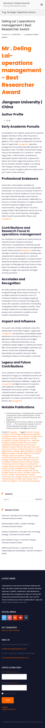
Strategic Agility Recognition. (23, 451)
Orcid (8, 120)
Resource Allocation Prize (25, 447)
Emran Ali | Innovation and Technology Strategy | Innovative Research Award (20, 516)
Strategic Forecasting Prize (27, 464)
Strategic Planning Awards (18, 474)
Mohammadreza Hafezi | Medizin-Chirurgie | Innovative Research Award (19, 525)
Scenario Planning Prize (26, 449)
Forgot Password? (8, 709)
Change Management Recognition (27, 434)
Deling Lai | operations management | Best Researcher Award (18, 25)
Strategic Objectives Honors (12, 472)
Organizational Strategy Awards (13, 445)
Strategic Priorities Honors (25, 477)
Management (26, 250)
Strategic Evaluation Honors (12, 460)
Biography (13, 432)
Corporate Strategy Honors (32, 436)
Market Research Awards (27, 443)
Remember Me (10, 693)
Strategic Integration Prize (18, 468)
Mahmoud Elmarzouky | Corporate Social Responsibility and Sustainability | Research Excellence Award (22, 551)
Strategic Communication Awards (17, 456)
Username (10, 672)
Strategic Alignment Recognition (28, 453)
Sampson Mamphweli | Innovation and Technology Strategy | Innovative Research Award (21, 533)
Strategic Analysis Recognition (13, 455)
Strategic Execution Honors (22, 462)
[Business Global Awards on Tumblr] (26, 617)
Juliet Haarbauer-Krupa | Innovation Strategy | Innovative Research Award (19, 541)
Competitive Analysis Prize (11, 436)
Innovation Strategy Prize (21, 440)
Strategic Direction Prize (30, 457)
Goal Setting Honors (9, 438)
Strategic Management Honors (26, 470)
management (7, 219)
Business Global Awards (16, 3)
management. (17, 401)
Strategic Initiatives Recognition (13, 466)
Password (10, 682)
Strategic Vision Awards (23, 479)
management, (23, 144)
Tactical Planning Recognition (29, 481)
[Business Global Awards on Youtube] (20, 617)
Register (5, 707)
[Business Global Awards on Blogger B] (15, 617)
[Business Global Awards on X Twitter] (4, 617)
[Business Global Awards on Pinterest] (9, 617)
